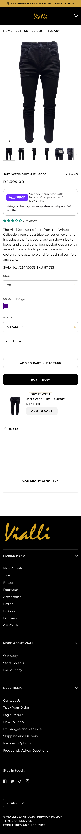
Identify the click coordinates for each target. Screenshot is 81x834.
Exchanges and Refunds (22, 729)
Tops (6, 575)
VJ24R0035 (16, 327)
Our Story (10, 656)
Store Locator (13, 663)
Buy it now (40, 379)
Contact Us (12, 700)
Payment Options (17, 743)
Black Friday (12, 670)
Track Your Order (16, 707)
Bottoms (10, 583)
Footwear (10, 590)
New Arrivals (12, 568)
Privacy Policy (49, 816)
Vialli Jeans (16, 816)
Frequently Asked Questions (25, 750)
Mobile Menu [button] (14, 555)
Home (7, 30)
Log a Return (13, 715)
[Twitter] (12, 781)
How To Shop (13, 722)
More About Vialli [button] (19, 643)
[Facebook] (5, 781)
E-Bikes (9, 611)
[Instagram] (27, 781)
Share (13, 429)
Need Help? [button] (13, 687)
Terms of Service (17, 820)
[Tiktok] (20, 781)
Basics (8, 604)
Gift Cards (10, 625)
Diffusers (10, 618)
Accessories (12, 597)
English (13, 802)
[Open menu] (9, 16)
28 (9, 285)
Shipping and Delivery (20, 736)
